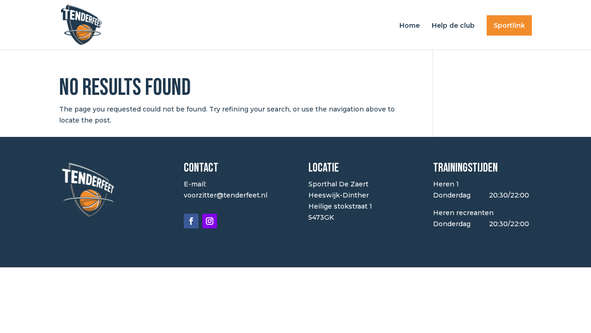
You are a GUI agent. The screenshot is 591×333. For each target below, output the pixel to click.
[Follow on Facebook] (191, 221)
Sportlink (509, 25)
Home (409, 26)
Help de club (453, 26)
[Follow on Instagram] (209, 221)
